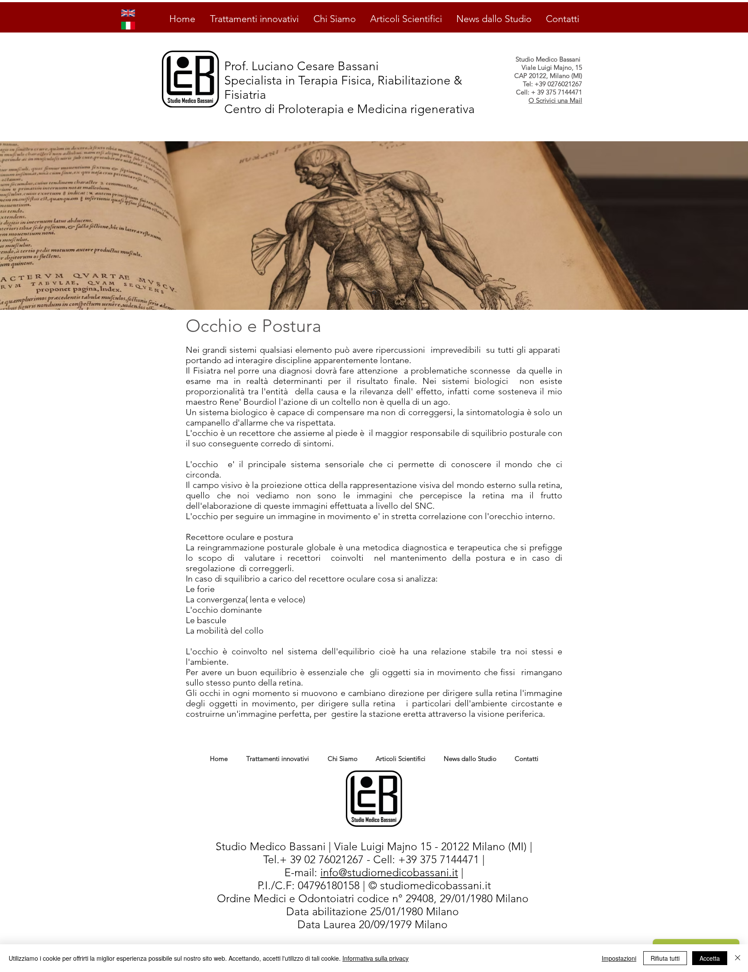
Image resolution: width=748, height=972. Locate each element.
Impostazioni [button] (619, 958)
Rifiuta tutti (665, 958)
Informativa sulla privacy (375, 958)
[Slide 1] (374, 293)
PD (283, 912)
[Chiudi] (737, 958)
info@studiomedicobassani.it (389, 872)
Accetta (710, 958)
